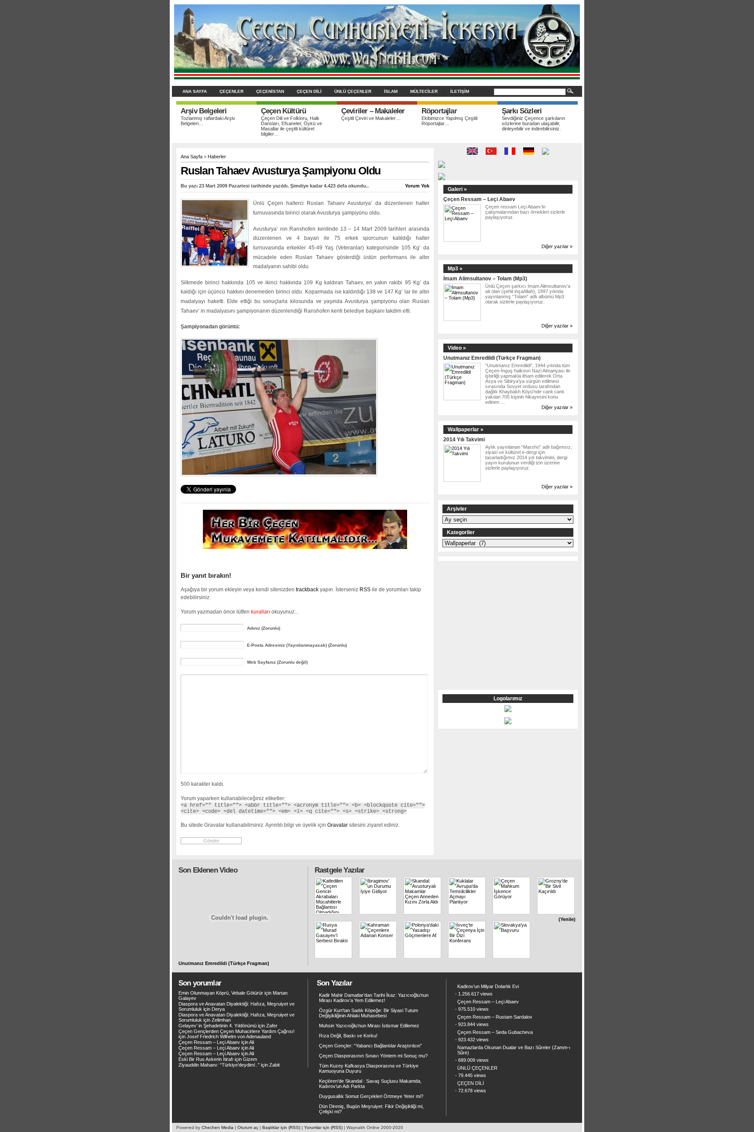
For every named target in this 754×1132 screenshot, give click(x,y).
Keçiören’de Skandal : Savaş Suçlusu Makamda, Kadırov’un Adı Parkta (370, 1083)
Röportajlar (439, 111)
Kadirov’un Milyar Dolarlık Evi (488, 986)
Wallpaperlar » (465, 429)
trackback (307, 589)
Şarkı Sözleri (522, 111)
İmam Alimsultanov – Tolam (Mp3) (485, 278)
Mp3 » (455, 269)
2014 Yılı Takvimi (464, 439)
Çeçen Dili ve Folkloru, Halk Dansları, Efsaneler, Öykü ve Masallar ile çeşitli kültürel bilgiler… (291, 126)
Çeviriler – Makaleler (372, 111)
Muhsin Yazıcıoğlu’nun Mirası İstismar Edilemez (369, 1025)
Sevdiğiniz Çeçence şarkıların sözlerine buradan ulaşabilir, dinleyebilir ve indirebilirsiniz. (533, 123)
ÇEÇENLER (231, 91)
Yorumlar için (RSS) (323, 1127)
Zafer (272, 1025)
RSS (365, 589)
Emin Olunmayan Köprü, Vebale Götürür (220, 993)
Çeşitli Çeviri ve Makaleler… (371, 118)
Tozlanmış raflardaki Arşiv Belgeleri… (208, 121)
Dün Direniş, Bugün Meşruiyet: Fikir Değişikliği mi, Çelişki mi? (371, 1109)
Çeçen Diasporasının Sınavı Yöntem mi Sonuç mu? (373, 1055)
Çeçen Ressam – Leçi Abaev (479, 199)
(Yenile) (567, 919)
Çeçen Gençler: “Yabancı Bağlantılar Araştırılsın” (370, 1045)
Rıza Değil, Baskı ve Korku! (348, 1035)
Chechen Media (217, 1127)
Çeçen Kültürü (283, 111)
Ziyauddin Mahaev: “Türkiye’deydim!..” (219, 1064)
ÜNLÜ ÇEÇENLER (352, 91)
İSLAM (391, 91)
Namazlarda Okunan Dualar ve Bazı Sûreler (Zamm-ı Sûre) (513, 1050)
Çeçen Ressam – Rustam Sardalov (494, 1016)
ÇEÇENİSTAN (270, 91)
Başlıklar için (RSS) (281, 1127)
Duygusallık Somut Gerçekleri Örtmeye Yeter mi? (371, 1096)
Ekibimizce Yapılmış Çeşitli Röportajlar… (449, 121)
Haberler (217, 156)
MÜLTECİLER (424, 91)
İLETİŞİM (459, 91)
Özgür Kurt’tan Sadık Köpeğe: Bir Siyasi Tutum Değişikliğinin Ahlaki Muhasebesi (368, 1013)
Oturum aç (247, 1127)
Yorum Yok (417, 185)
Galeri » (457, 189)
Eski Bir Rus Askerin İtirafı (205, 1059)
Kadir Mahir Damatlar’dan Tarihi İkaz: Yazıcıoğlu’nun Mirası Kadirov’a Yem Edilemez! (373, 997)
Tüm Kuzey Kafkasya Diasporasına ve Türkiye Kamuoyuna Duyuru (368, 1068)
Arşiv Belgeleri (203, 111)
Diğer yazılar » (557, 246)
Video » (457, 348)
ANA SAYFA (194, 91)
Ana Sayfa (191, 156)
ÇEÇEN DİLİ (309, 91)
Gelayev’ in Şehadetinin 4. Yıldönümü (217, 1025)
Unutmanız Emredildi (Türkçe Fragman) (492, 358)
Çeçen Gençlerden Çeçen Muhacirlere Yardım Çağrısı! (236, 1031)
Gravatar (337, 825)
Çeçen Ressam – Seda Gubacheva (495, 1032)
